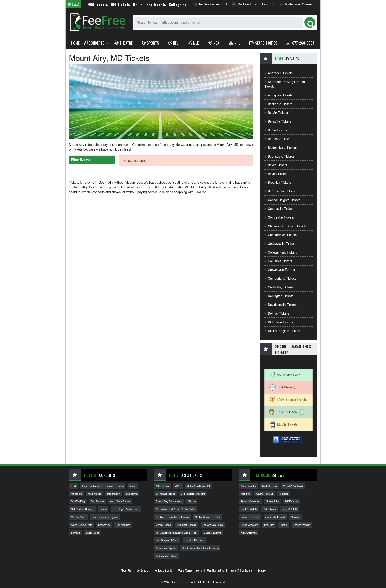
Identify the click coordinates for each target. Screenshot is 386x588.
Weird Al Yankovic (293, 486)
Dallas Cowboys (212, 532)
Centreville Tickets (281, 217)
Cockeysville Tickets (282, 243)
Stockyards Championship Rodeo (200, 548)
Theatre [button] (127, 43)
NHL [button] (237, 43)
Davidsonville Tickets (282, 304)
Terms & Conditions (240, 570)
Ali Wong (295, 517)
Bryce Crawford (249, 524)
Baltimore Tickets (280, 104)
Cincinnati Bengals (187, 524)
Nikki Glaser (269, 509)
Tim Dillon (269, 524)
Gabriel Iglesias (264, 493)
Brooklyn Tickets (279, 182)
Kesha (103, 509)
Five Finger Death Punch (125, 509)
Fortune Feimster (250, 517)
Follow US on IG (163, 570)
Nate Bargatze (248, 486)
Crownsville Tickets (281, 269)
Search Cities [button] (266, 43)
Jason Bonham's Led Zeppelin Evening (103, 486)
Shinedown (132, 493)
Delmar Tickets (278, 313)
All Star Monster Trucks (207, 517)
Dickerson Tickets (280, 322)
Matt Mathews (269, 486)
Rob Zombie (97, 501)
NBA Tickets (87, 4)
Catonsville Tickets (281, 208)
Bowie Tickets (277, 165)
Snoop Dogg (92, 532)
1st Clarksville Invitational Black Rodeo (177, 532)
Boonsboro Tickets (281, 156)
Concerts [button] (97, 43)
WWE (178, 486)
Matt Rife (245, 493)
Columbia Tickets (280, 261)
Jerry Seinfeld (289, 509)
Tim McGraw (123, 524)
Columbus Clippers (166, 548)
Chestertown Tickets (282, 234)
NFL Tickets (110, 4)
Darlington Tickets (280, 296)
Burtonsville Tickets (281, 191)
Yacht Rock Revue (120, 501)
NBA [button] (216, 43)
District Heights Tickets (284, 330)
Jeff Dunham (291, 501)
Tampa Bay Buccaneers (169, 501)
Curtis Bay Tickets (280, 287)
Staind (132, 486)
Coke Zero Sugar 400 (198, 486)
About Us (126, 570)
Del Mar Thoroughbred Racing (172, 517)
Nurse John (272, 501)
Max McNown (78, 517)
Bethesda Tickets (280, 138)
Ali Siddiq (283, 493)
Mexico (192, 501)
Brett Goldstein (249, 509)
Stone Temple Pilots (81, 524)
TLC (73, 486)
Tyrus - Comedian (250, 501)
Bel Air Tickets (278, 112)
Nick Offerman (249, 532)
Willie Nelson (94, 493)
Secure (262, 570)
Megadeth (76, 493)
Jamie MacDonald (275, 517)
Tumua (283, 524)
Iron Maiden (113, 493)
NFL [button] (176, 43)
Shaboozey (104, 524)
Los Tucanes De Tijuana (105, 517)
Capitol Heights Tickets (284, 200)
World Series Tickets (190, 570)
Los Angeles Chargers (193, 493)
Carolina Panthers (194, 540)
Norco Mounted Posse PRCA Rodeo (175, 509)
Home (75, 43)
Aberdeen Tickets (280, 73)
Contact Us (143, 570)
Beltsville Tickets (279, 121)
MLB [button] (196, 43)
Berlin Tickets (277, 130)
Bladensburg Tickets (282, 147)
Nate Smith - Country (82, 509)
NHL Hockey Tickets (139, 4)
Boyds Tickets (277, 173)
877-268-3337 (302, 43)
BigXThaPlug (78, 501)
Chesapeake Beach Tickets (287, 226)
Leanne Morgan (301, 524)
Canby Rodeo (163, 524)
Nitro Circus (162, 486)
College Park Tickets (282, 252)
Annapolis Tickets (280, 95)
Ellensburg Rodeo (165, 493)
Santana (75, 532)
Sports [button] (153, 43)
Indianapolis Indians (166, 556)
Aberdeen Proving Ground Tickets (284, 84)
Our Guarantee (215, 570)
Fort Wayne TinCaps (167, 540)
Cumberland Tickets (282, 278)
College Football (172, 4)
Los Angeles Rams (212, 524)
